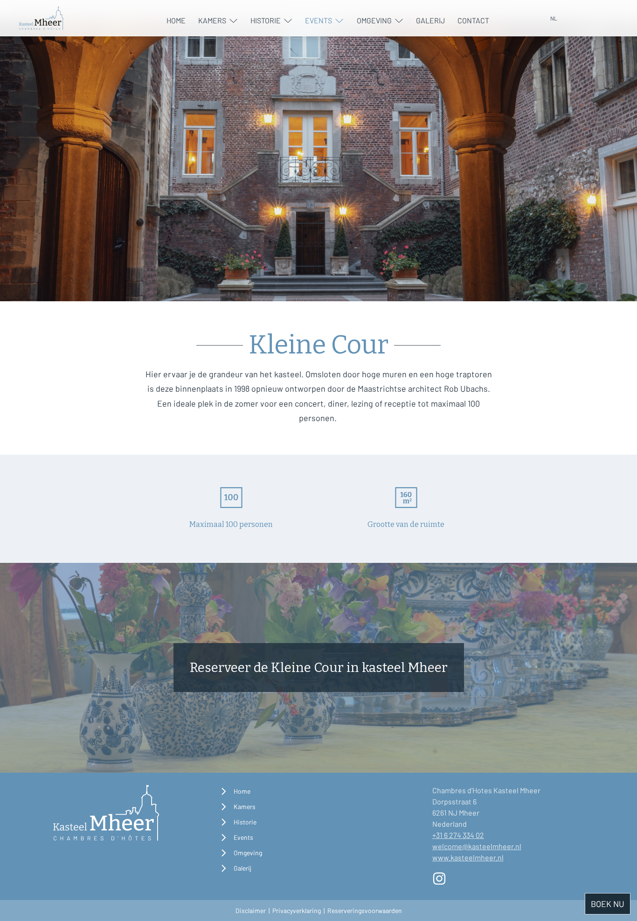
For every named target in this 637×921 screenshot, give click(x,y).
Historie (265, 20)
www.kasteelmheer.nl (468, 857)
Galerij (430, 20)
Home (176, 20)
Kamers (212, 20)
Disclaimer (250, 910)
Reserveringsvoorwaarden (364, 910)
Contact (473, 20)
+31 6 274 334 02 (458, 835)
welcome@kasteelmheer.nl (476, 846)
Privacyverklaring (296, 910)
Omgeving (374, 20)
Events (318, 20)
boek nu (607, 904)
